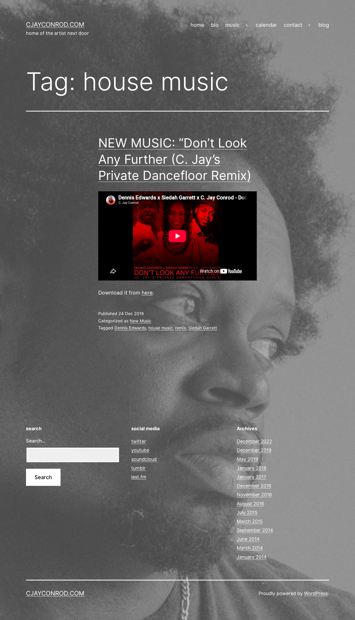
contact (293, 25)
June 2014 (248, 539)
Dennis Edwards (130, 327)
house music (160, 327)
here (147, 293)
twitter (138, 441)
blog (323, 25)
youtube (140, 450)
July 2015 (247, 512)
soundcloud (144, 459)
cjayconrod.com (55, 24)
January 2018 (251, 468)
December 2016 (254, 485)
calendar (266, 25)
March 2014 (250, 548)
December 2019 (254, 450)
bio (215, 25)
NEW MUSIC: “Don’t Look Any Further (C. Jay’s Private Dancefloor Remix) (174, 159)
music (232, 25)
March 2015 (250, 521)
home (197, 25)
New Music (140, 320)
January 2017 (251, 477)
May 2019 (247, 459)
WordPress (316, 593)
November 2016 (254, 494)
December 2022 (254, 441)
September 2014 (255, 530)
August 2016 (250, 503)
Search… (36, 440)
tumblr (138, 468)
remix (180, 327)
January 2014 (252, 557)
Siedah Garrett (202, 327)
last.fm (138, 477)
